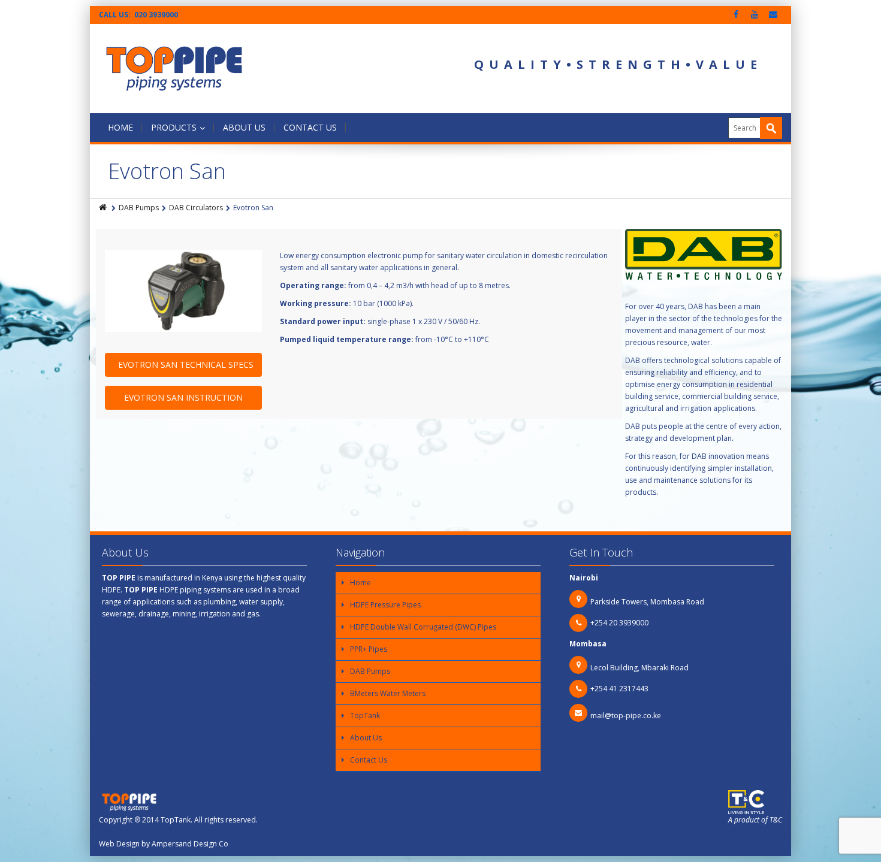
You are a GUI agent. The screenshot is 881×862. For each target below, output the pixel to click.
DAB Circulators (196, 207)
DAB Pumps (139, 207)
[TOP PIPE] (174, 68)
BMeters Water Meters (388, 693)
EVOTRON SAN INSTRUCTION (183, 397)
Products (174, 127)
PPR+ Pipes (368, 649)
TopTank (365, 715)
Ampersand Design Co (190, 844)
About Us (244, 127)
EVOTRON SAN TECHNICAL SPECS (186, 364)
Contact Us (310, 127)
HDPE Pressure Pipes (385, 605)
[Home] (103, 207)
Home (120, 127)
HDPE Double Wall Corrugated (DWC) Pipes (423, 627)
